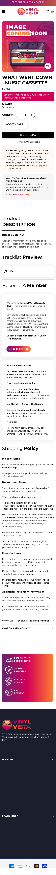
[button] (52, 11)
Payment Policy (10, 784)
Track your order (10, 846)
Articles (5, 829)
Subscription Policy (11, 789)
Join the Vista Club (17, 194)
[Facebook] (26, 860)
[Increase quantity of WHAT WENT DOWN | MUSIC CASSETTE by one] (31, 115)
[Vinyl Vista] (28, 11)
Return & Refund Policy (14, 767)
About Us (6, 835)
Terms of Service (10, 772)
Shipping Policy (10, 778)
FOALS (6, 88)
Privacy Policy (9, 795)
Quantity (7, 114)
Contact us (7, 840)
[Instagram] (30, 860)
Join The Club (18, 349)
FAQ (4, 823)
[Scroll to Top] (50, 859)
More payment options (28, 142)
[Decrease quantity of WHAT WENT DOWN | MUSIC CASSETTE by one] (19, 115)
